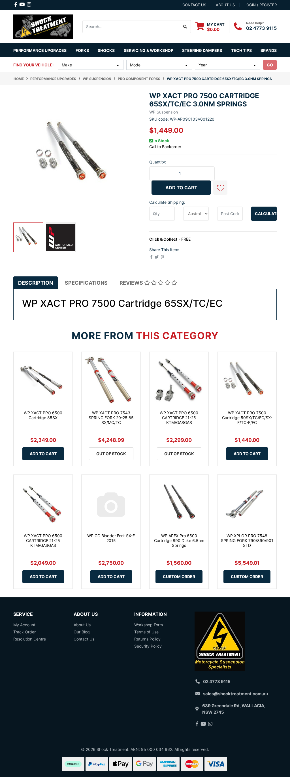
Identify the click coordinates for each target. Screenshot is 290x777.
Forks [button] (82, 50)
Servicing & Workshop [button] (148, 50)
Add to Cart (181, 187)
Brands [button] (269, 50)
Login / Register (260, 5)
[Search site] (185, 26)
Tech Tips (241, 50)
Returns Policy (147, 639)
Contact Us (84, 639)
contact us (194, 5)
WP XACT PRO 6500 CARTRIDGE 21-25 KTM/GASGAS (179, 417)
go (270, 64)
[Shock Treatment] (43, 26)
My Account (24, 624)
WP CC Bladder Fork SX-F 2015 (111, 538)
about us (225, 5)
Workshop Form (148, 624)
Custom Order (179, 576)
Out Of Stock (111, 453)
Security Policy (148, 646)
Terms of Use (146, 631)
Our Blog (82, 631)
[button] (220, 187)
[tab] (35, 282)
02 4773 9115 (261, 28)
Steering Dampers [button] (202, 50)
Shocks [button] (106, 50)
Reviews (132, 283)
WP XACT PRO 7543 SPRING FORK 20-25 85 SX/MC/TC (111, 417)
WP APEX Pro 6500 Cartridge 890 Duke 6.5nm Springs (179, 540)
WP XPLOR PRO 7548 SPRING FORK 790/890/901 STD (247, 540)
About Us (82, 624)
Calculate (266, 213)
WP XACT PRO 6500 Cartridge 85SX (43, 415)
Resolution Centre (29, 639)
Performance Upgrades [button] (40, 50)
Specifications (86, 283)
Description (35, 283)
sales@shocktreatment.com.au (235, 693)
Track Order (24, 631)
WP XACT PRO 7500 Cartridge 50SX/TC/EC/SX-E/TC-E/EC (247, 417)
